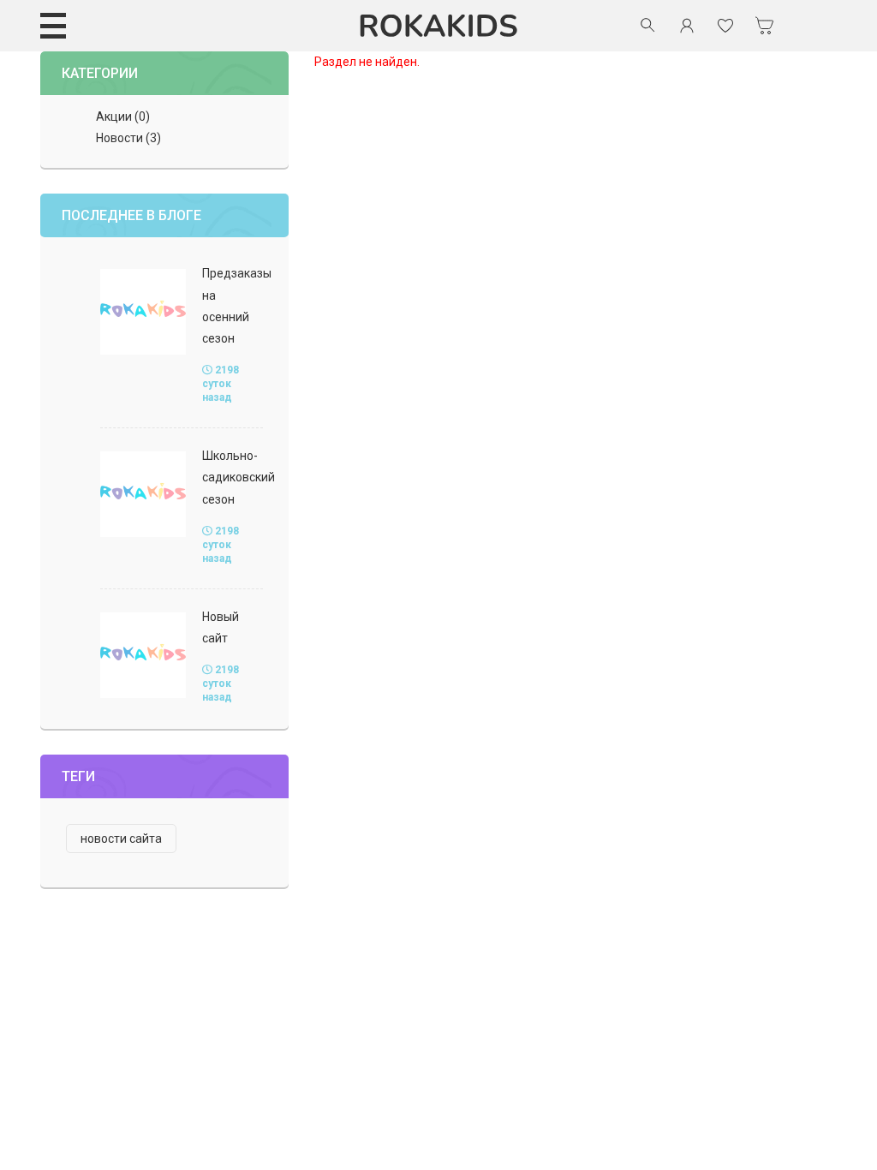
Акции (114, 116)
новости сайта (121, 838)
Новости (119, 138)
